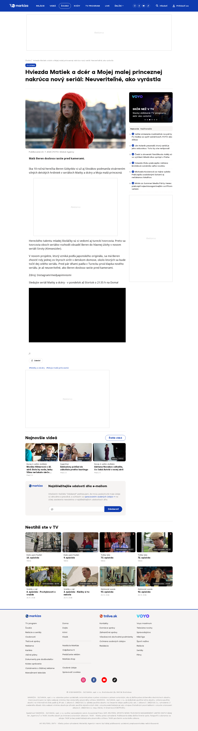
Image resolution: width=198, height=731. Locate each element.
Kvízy (77, 6)
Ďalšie (118, 6)
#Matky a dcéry (37, 368)
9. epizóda (69, 558)
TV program (31, 623)
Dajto (65, 628)
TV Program (92, 6)
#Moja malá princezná (57, 368)
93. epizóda (107, 592)
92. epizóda (144, 592)
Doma (65, 623)
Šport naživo (143, 641)
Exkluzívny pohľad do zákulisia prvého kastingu (74, 468)
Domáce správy (107, 628)
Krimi (64, 632)
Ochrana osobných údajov (113, 641)
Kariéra (28, 650)
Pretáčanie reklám (71, 654)
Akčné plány (31, 655)
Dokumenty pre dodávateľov (39, 659)
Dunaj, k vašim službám (37, 464)
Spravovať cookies (71, 672)
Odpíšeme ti (68, 650)
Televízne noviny (144, 628)
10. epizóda (33, 558)
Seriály (140, 650)
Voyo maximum (144, 623)
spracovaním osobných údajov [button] (99, 497)
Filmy (139, 655)
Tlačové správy (32, 641)
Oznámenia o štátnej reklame (40, 668)
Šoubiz (65, 6)
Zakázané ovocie (108, 589)
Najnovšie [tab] (134, 129)
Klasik (65, 637)
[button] (145, 119)
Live (107, 6)
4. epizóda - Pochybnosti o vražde (41, 593)
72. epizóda (144, 558)
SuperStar (64, 464)
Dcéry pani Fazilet (34, 555)
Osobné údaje (69, 667)
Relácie (40, 6)
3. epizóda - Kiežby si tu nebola (76, 593)
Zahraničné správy (108, 632)
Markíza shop (68, 659)
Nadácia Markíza (70, 645)
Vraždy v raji (32, 589)
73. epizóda (107, 558)
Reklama (29, 646)
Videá (53, 6)
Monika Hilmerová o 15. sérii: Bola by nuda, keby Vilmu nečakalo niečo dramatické (39, 470)
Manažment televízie (35, 673)
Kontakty (104, 623)
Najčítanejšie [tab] (146, 129)
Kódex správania (33, 664)
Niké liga (141, 637)
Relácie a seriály (33, 632)
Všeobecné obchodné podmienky (116, 637)
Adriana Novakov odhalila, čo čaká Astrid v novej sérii (108, 468)
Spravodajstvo (144, 632)
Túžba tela (105, 555)
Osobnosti (30, 637)
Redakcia (104, 646)
